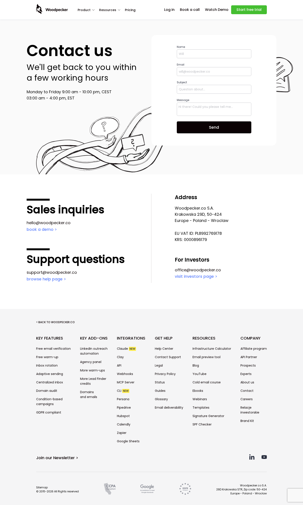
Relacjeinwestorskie (249, 410)
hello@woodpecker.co (49, 222)
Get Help (164, 338)
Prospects (248, 365)
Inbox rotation (47, 365)
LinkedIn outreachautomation (94, 351)
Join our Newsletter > (57, 457)
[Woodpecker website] (52, 9)
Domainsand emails (88, 394)
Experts (246, 374)
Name (181, 47)
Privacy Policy (165, 374)
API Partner (248, 357)
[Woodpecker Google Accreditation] (147, 488)
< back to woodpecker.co (55, 322)
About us (247, 382)
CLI (123, 390)
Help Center (164, 348)
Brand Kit (247, 421)
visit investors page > (196, 276)
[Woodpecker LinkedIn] (251, 458)
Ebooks (198, 390)
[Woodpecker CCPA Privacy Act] (110, 489)
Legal (159, 365)
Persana (123, 399)
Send (214, 127)
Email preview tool (206, 357)
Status (160, 382)
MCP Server (125, 382)
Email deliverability (169, 407)
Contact (247, 390)
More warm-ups (92, 370)
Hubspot (123, 416)
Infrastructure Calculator (212, 348)
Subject (182, 82)
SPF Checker (202, 424)
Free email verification (53, 348)
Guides (160, 390)
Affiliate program (253, 348)
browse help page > (46, 279)
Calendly (123, 424)
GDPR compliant (48, 412)
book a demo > (42, 229)
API (119, 365)
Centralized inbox (49, 382)
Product (84, 10)
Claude (126, 348)
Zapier (121, 433)
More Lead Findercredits (93, 381)
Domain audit (46, 390)
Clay (120, 357)
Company (250, 338)
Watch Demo (216, 9)
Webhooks (125, 374)
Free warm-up (47, 357)
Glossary (161, 399)
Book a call (190, 9)
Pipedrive (124, 407)
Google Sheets (128, 441)
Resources (107, 10)
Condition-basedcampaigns (49, 401)
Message (183, 100)
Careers (246, 399)
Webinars (200, 399)
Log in (169, 9)
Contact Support (168, 357)
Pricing (130, 10)
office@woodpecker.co (198, 270)
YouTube (200, 374)
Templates (201, 407)
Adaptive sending (49, 374)
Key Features (49, 338)
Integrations (131, 338)
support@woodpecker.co (52, 272)
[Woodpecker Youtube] (264, 458)
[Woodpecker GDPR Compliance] (185, 489)
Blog (196, 365)
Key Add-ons (94, 338)
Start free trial (249, 9)
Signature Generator (208, 416)
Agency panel (90, 362)
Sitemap (42, 487)
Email (180, 64)
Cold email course (207, 382)
